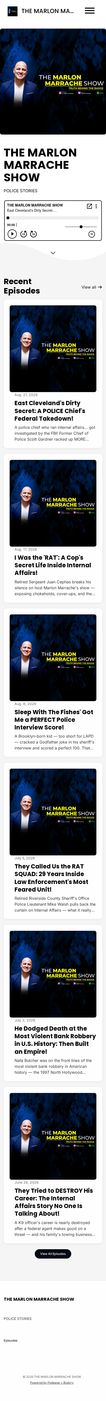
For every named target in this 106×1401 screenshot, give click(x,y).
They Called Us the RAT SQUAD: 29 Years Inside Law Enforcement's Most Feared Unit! (51, 878)
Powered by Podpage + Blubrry (52, 1382)
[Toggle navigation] (89, 11)
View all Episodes (53, 1254)
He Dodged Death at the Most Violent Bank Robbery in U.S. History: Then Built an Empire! (55, 1040)
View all (89, 287)
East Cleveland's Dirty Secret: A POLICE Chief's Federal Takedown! (50, 410)
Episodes (11, 1340)
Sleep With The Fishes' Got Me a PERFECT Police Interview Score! (54, 719)
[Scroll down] (53, 251)
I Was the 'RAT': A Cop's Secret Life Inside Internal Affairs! (53, 565)
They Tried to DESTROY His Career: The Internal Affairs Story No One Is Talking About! (54, 1202)
